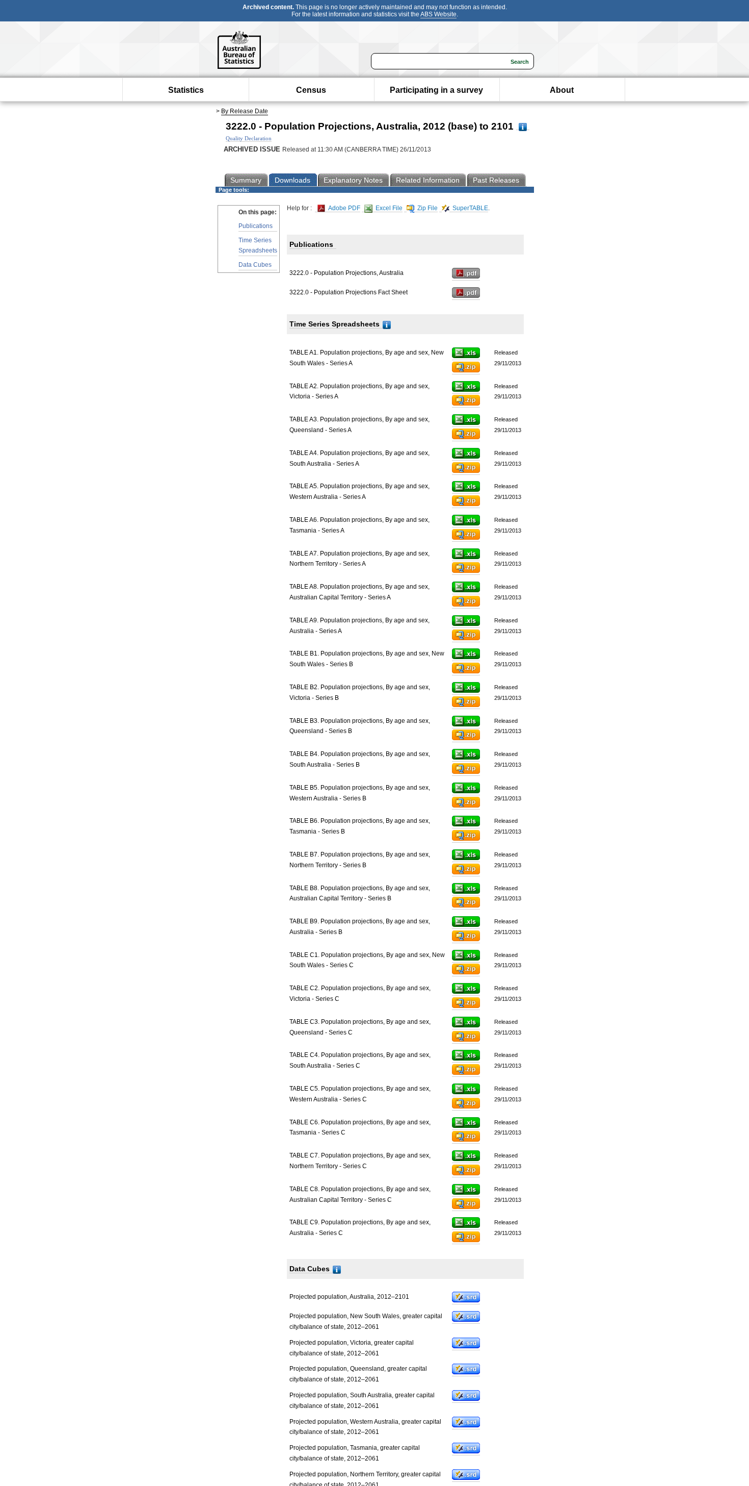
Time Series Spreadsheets (257, 245)
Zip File (427, 208)
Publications (255, 226)
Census (311, 90)
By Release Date (244, 111)
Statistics (186, 90)
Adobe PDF (343, 208)
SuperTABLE (469, 208)
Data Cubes (255, 264)
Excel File (388, 208)
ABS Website (438, 14)
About (562, 90)
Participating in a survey (436, 90)
